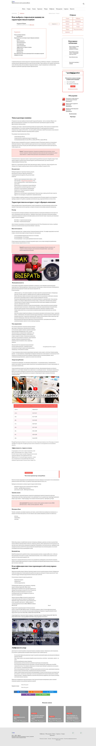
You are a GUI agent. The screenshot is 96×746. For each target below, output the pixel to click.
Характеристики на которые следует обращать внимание (26, 38)
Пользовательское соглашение (57, 738)
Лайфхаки (51, 9)
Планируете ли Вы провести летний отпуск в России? (72, 99)
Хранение (39, 9)
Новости (72, 9)
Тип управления (20, 44)
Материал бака (20, 50)
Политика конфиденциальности (70, 738)
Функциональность (21, 42)
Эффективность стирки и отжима (24, 47)
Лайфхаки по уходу (18, 55)
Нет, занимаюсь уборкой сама (72, 83)
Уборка (46, 9)
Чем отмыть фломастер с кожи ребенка (35, 475)
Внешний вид (20, 52)
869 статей (32, 24)
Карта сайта (58, 739)
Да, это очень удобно (71, 81)
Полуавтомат (20, 36)
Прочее (67, 24)
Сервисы (66, 9)
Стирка (28, 9)
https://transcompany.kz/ (27, 180)
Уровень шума (20, 48)
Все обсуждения (72, 113)
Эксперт (49, 738)
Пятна (23, 9)
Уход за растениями (78, 29)
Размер (18, 39)
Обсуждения (59, 9)
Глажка (34, 9)
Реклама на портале (43, 738)
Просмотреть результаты (73, 89)
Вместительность (20, 41)
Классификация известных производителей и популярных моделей (29, 53)
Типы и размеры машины (19, 34)
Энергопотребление (21, 45)
